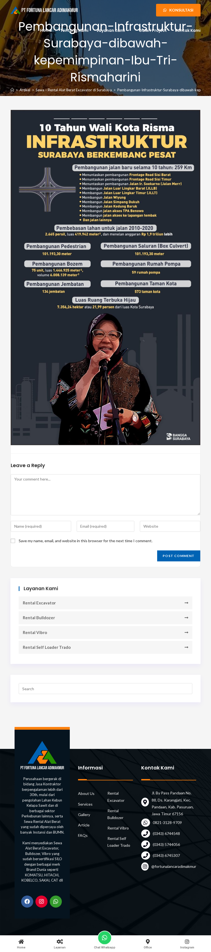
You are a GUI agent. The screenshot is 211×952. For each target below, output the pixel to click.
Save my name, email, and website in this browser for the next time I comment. (85, 540)
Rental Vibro (35, 632)
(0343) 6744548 (166, 833)
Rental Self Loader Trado (47, 647)
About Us (86, 793)
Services (85, 804)
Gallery (84, 814)
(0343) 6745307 (166, 855)
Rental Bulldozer (39, 617)
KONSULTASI (180, 10)
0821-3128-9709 (167, 822)
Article (84, 825)
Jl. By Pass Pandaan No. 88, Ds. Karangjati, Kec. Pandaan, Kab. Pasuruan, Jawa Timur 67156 (173, 803)
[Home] (12, 90)
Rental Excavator (39, 602)
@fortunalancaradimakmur (173, 866)
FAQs (83, 835)
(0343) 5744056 (166, 844)
